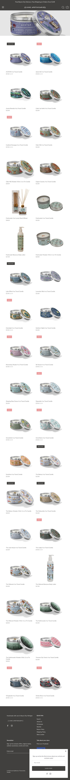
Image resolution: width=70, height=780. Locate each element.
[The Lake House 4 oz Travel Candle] (20, 532)
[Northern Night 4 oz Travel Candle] (50, 312)
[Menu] (3, 7)
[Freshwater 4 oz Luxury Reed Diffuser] (20, 202)
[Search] (63, 7)
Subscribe (48, 768)
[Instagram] (50, 774)
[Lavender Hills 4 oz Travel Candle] (50, 275)
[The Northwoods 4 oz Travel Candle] (50, 605)
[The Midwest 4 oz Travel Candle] (20, 568)
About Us (39, 722)
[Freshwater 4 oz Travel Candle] (50, 202)
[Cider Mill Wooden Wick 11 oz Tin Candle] (20, 166)
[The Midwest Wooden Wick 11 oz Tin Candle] (20, 605)
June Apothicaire (15, 771)
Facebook (45, 744)
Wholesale (40, 724)
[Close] (66, 751)
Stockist (39, 727)
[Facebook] (47, 774)
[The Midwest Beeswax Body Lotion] (50, 568)
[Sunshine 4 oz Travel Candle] (20, 458)
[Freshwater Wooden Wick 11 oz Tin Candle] (50, 239)
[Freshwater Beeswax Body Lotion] (20, 239)
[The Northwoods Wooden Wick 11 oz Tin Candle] (20, 641)
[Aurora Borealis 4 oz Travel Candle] (20, 92)
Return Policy (40, 729)
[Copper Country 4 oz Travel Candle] (50, 166)
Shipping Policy (41, 732)
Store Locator (40, 734)
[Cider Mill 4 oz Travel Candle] (50, 129)
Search (39, 719)
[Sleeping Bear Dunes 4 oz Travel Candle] (20, 385)
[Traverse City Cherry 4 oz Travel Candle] (50, 641)
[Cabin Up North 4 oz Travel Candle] (50, 92)
